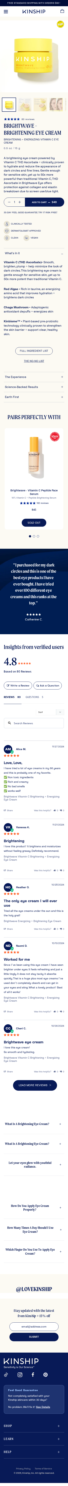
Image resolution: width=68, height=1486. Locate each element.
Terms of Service (43, 1469)
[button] (56, 810)
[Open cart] (62, 11)
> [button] (50, 1085)
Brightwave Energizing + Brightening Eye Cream (32, 921)
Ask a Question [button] (49, 685)
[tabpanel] (34, 478)
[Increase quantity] (20, 202)
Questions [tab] (32, 697)
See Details (43, 1407)
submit (34, 1336)
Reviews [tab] (9, 697)
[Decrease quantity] (9, 202)
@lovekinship (34, 1289)
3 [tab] (38, 536)
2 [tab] (34, 536)
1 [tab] (30, 536)
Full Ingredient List (34, 350)
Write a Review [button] (19, 685)
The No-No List (34, 361)
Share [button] (9, 810)
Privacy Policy (23, 1469)
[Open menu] (6, 11)
